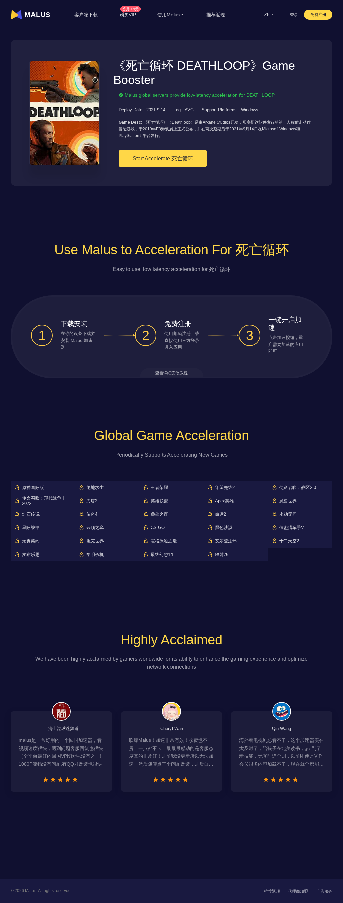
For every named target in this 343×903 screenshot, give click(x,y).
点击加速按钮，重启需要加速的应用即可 (285, 344)
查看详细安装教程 (171, 373)
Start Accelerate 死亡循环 (163, 159)
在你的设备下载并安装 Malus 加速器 (78, 340)
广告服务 (324, 891)
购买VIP (129, 14)
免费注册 (318, 14)
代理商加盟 (298, 891)
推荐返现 (215, 14)
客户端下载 (86, 14)
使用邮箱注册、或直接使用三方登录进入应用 (181, 340)
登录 (294, 14)
